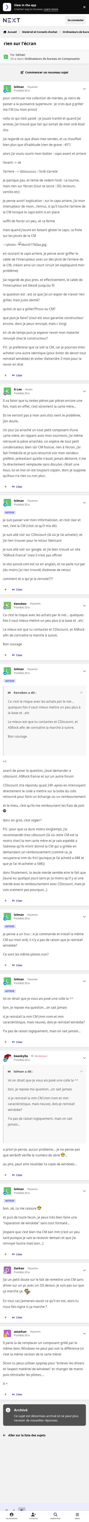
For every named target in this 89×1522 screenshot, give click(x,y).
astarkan (20, 1332)
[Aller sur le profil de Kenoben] (7, 605)
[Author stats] (84, 88)
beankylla (21, 1056)
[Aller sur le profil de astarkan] (7, 1333)
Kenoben (20, 604)
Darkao (19, 1268)
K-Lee (18, 389)
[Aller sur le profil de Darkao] (7, 1270)
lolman (20, 55)
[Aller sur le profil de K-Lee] (7, 391)
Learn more (8, 7)
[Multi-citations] (6, 375)
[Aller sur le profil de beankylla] (7, 1057)
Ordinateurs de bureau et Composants (52, 59)
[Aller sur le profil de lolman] (6, 57)
